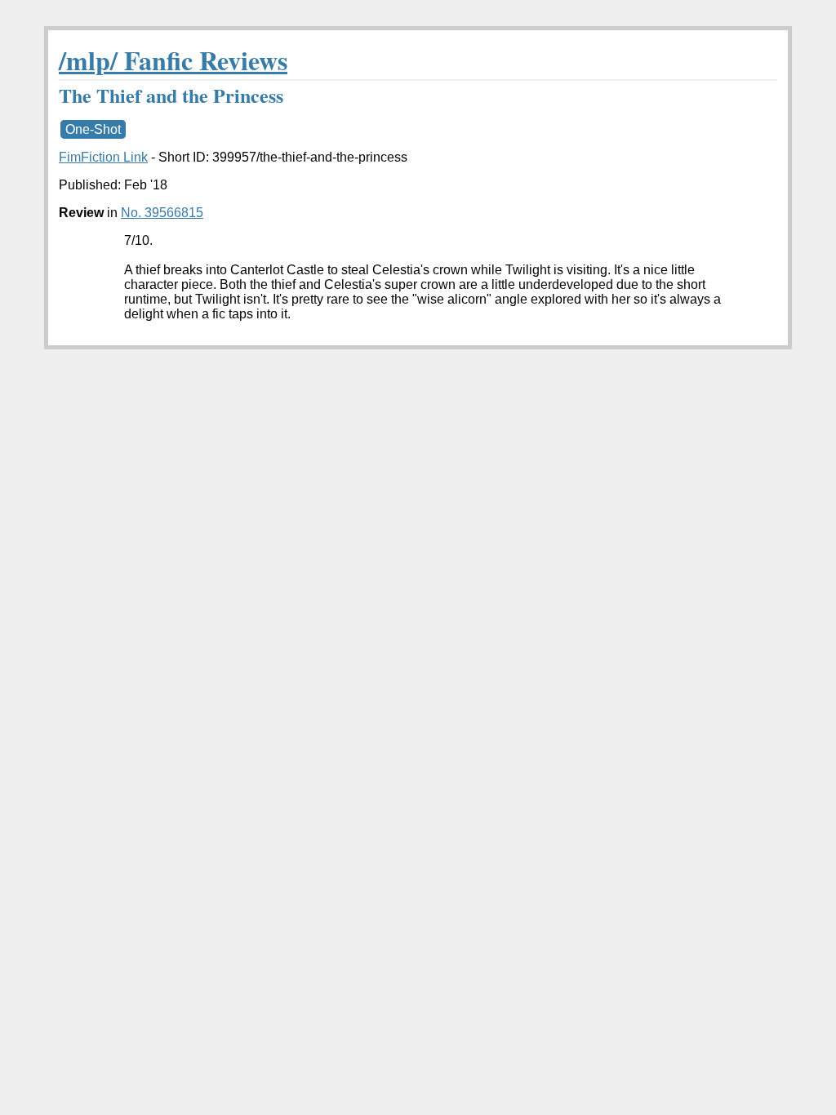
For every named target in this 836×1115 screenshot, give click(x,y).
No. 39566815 (162, 213)
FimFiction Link (103, 157)
